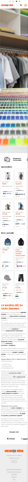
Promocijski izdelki (14, 472)
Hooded (19, 183)
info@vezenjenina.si (14, 458)
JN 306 (19, 213)
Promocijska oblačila (14, 469)
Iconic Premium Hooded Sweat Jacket (20, 251)
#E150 (5, 183)
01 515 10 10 (14, 462)
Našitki (14, 477)
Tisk (14, 479)
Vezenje (14, 474)
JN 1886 (5, 249)
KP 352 (5, 286)
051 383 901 (14, 460)
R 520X (20, 286)
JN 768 (6, 213)
